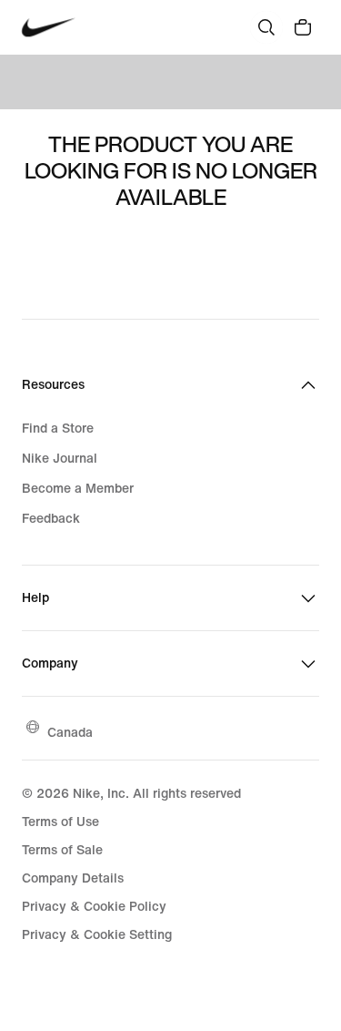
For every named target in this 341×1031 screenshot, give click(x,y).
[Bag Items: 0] (302, 27)
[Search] (266, 27)
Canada (70, 731)
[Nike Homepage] (48, 28)
